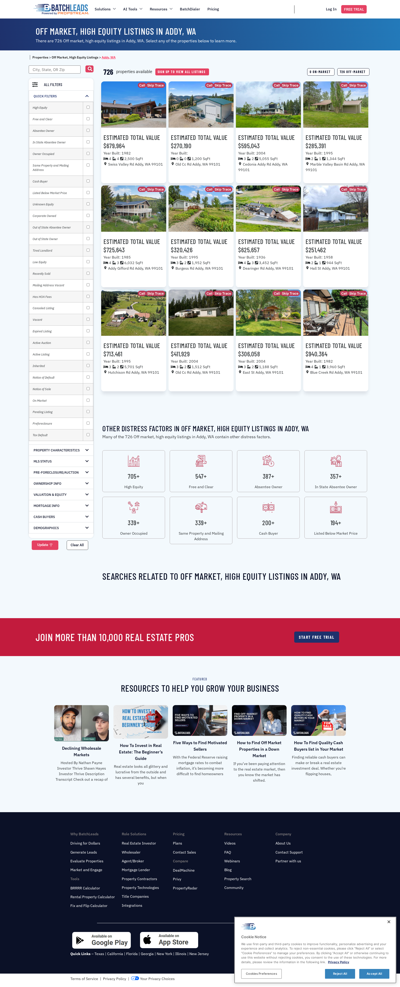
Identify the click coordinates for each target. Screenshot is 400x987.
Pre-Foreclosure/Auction (56, 472)
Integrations (132, 905)
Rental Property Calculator (92, 896)
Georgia (147, 953)
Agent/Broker (133, 861)
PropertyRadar (185, 888)
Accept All (374, 973)
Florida (132, 953)
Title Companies (135, 896)
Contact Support (289, 852)
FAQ (227, 852)
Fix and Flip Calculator (88, 905)
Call (142, 85)
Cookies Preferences (261, 973)
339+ (133, 523)
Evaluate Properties (86, 861)
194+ (336, 523)
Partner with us (288, 861)
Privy (177, 879)
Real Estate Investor (139, 843)
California (115, 953)
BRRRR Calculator (85, 888)
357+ (335, 476)
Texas (99, 953)
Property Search (237, 878)
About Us (283, 843)
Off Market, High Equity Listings (75, 57)
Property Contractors (139, 878)
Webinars (232, 861)
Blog (227, 869)
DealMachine (184, 870)
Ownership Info (47, 483)
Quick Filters (45, 96)
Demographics (46, 528)
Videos (230, 843)
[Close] (389, 922)
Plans (177, 843)
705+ (133, 476)
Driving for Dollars (85, 843)
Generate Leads (83, 852)
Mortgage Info (46, 506)
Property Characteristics (57, 450)
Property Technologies (140, 887)
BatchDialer (190, 9)
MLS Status (43, 461)
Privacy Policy (114, 978)
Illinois (180, 953)
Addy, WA (109, 57)
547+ (200, 476)
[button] (89, 68)
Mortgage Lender (136, 869)
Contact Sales (184, 852)
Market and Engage (86, 869)
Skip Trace (155, 85)
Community (234, 887)
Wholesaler (131, 852)
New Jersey (199, 953)
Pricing (213, 9)
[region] (315, 950)
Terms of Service (84, 978)
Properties (40, 57)
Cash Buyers (44, 517)
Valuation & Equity (50, 495)
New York (164, 953)
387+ (268, 476)
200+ (268, 523)
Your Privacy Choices (157, 978)
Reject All (340, 973)
